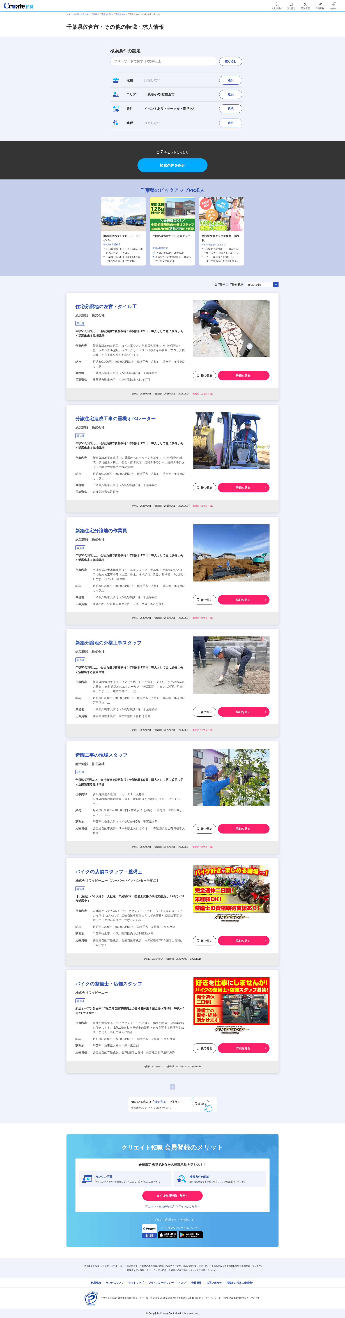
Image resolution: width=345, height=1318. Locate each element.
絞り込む (230, 61)
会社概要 (196, 1282)
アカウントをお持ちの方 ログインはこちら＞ (172, 1206)
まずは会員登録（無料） (172, 1195)
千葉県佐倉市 (119, 14)
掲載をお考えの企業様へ (240, 1282)
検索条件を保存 (172, 165)
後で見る (206, 375)
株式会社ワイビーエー (91, 992)
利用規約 (96, 1282)
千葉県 (94, 14)
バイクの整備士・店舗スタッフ (108, 983)
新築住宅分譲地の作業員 (101, 530)
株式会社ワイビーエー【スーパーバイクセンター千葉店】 (117, 880)
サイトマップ (136, 1282)
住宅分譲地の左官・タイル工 (106, 306)
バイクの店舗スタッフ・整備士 (108, 871)
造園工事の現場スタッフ (101, 755)
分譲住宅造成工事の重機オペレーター (115, 418)
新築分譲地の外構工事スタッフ (108, 642)
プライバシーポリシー (161, 1282)
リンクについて (114, 1282)
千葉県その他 (105, 14)
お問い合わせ (214, 1282)
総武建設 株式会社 (90, 315)
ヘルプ (182, 1282)
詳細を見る (243, 375)
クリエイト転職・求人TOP (77, 14)
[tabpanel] (172, 231)
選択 (231, 80)
